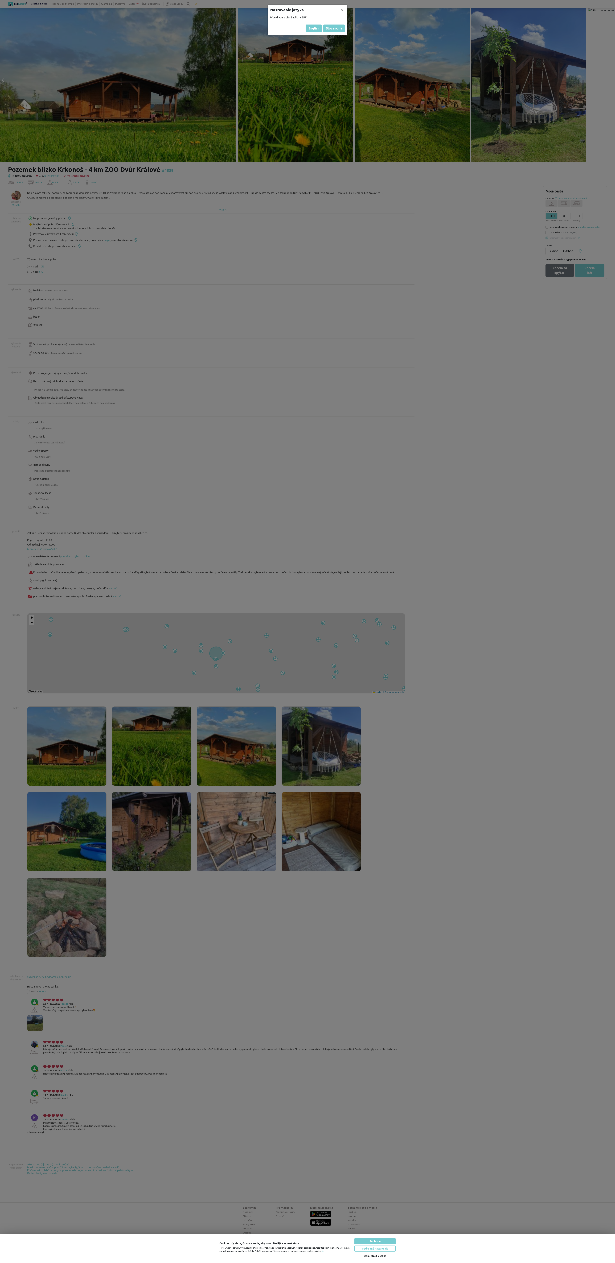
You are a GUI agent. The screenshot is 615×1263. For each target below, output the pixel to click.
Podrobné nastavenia (375, 1248)
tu (323, 1251)
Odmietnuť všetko (375, 1256)
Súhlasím (375, 1241)
